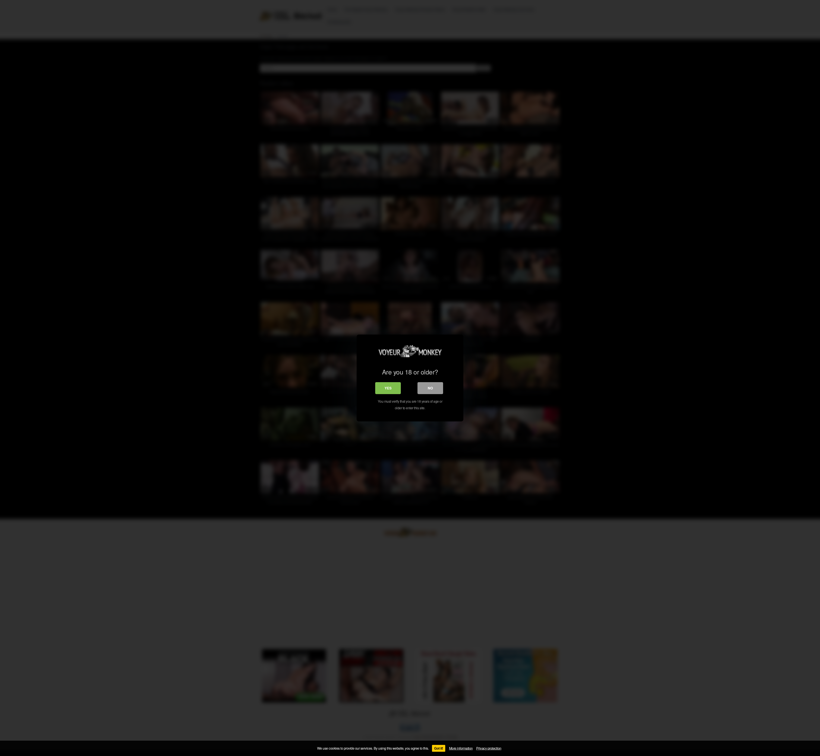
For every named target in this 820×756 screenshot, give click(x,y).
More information (461, 748)
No (430, 388)
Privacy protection (488, 748)
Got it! (438, 748)
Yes (388, 388)
